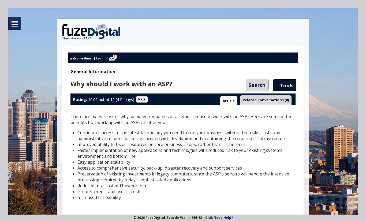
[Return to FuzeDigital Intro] (14, 23)
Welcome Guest (81, 58)
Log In (100, 58)
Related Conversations (266, 100)
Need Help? (223, 217)
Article (229, 100)
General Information (92, 71)
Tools (287, 85)
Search (257, 85)
